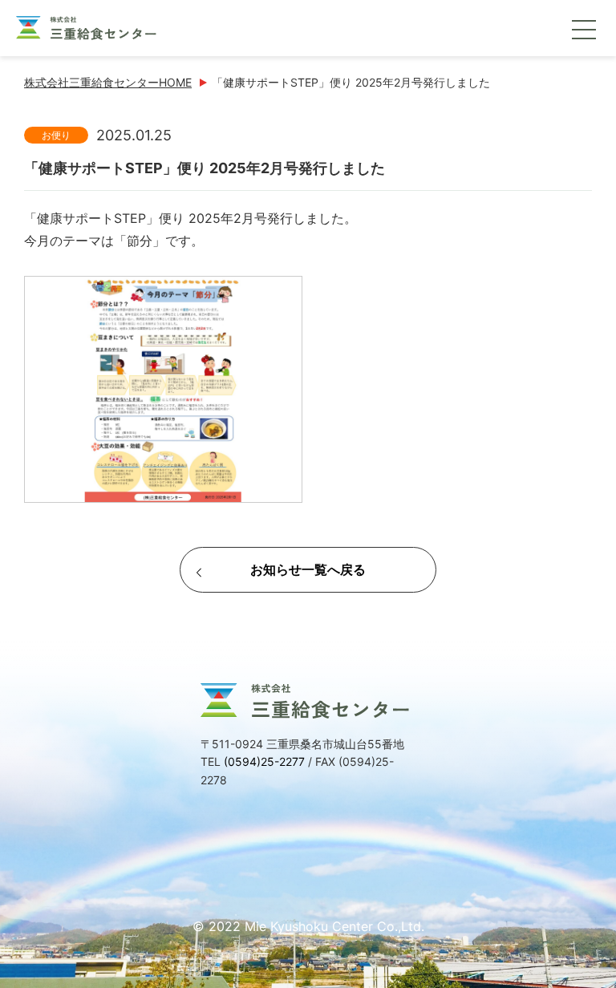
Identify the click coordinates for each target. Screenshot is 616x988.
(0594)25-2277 (264, 761)
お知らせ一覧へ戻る (308, 569)
